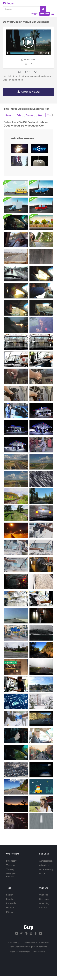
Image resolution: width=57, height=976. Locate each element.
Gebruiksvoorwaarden (20, 951)
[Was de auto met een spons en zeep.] (16, 718)
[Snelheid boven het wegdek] (41, 821)
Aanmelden (44, 14)
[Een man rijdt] (41, 308)
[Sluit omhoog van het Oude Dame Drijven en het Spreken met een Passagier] (16, 752)
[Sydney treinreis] (41, 684)
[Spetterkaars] (19, 149)
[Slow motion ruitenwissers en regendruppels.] (16, 273)
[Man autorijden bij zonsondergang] (16, 291)
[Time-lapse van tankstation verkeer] (41, 410)
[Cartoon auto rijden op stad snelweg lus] (41, 188)
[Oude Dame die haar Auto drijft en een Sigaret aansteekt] (41, 735)
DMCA (42, 873)
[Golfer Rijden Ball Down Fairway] (16, 513)
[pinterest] (26, 933)
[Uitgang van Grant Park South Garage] (16, 633)
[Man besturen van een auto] (41, 273)
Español (10, 899)
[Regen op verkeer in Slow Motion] (16, 581)
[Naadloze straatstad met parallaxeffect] (41, 222)
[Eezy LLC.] (28, 927)
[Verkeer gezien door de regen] (16, 325)
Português (11, 903)
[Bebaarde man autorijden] (41, 291)
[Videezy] (8, 3)
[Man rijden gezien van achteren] (16, 239)
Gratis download (30, 91)
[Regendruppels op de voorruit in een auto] (41, 513)
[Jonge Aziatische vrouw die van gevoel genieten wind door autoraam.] (41, 239)
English (9, 894)
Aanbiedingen (45, 861)
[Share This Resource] (31, 64)
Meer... (9, 912)
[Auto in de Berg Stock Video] (41, 770)
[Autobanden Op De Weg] (41, 581)
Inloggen (34, 14)
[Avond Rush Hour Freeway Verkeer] (16, 821)
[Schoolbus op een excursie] (16, 188)
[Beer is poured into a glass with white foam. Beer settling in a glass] (39, 161)
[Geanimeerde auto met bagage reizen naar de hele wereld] (41, 787)
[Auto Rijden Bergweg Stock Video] (41, 718)
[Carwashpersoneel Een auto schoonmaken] (16, 342)
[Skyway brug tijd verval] (16, 616)
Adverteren (44, 865)
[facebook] (16, 933)
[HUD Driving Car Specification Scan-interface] (16, 701)
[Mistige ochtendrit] (41, 667)
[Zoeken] (43, 9)
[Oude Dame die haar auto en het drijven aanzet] (16, 735)
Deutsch (10, 907)
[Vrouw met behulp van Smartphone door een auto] (41, 804)
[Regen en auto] (41, 633)
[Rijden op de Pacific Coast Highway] (16, 787)
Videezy (10, 869)
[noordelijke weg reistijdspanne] (41, 496)
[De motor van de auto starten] (16, 376)
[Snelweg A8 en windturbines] (16, 462)
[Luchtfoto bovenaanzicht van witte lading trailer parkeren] (41, 479)
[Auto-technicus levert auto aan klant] (16, 410)
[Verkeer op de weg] (41, 256)
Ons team (44, 899)
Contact (43, 907)
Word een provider (10, 874)
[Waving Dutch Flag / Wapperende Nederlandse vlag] (19, 161)
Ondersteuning (46, 869)
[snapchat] (35, 933)
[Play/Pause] (8, 53)
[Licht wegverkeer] (16, 256)
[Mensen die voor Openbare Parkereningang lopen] (16, 667)
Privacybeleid (39, 951)
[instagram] (31, 933)
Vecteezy (10, 865)
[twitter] (21, 933)
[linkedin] (40, 933)
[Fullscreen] (49, 53)
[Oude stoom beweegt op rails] (16, 496)
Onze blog (44, 903)
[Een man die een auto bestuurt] (16, 308)
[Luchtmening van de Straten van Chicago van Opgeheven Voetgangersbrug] (41, 752)
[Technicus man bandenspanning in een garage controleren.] (41, 445)
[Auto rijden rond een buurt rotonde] (16, 650)
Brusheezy (11, 861)
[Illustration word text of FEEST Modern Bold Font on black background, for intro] (39, 149)
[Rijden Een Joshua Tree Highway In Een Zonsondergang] (16, 804)
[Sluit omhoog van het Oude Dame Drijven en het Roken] (16, 222)
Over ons (43, 894)
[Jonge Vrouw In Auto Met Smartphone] (41, 325)
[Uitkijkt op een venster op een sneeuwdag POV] (41, 701)
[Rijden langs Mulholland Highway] (41, 650)
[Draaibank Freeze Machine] (41, 564)
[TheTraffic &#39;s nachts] (41, 616)
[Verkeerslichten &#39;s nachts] (16, 530)
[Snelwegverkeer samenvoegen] (16, 770)
